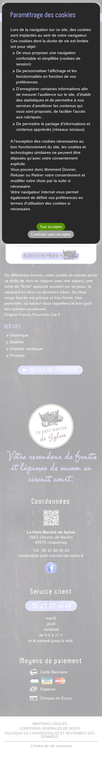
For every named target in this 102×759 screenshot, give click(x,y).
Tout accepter (51, 227)
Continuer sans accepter (51, 234)
